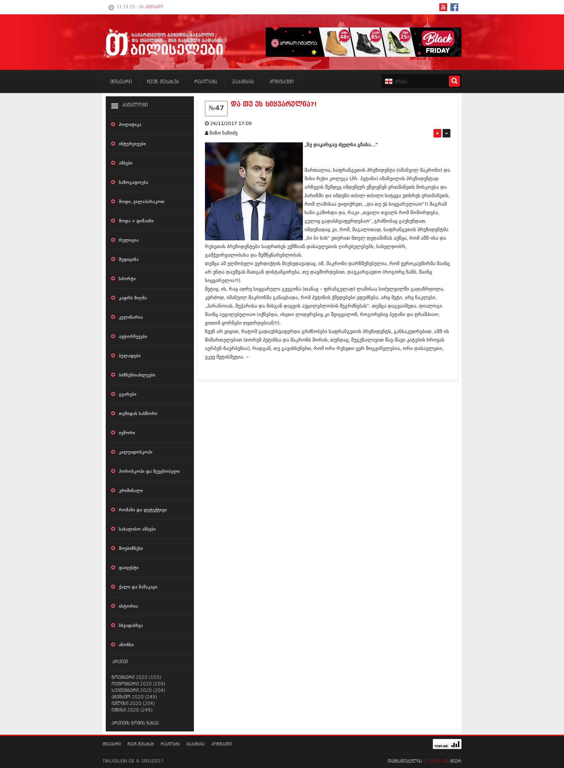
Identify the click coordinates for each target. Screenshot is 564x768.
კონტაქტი (221, 744)
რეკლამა (170, 744)
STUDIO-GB (436, 761)
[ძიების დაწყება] (454, 81)
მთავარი (111, 744)
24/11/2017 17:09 (231, 123)
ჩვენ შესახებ (141, 744)
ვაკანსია (195, 744)
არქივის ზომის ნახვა (135, 723)
